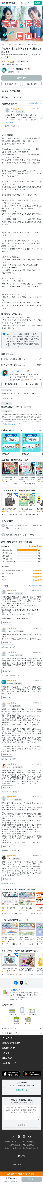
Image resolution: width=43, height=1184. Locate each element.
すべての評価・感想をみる (33, 103)
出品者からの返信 (11, 126)
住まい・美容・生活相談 (16, 44)
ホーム (3, 44)
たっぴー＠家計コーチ (18, 371)
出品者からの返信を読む (9, 647)
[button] (21, 526)
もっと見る (9, 122)
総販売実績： (14, 72)
